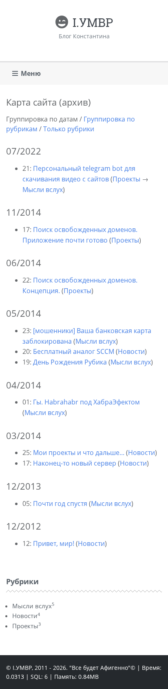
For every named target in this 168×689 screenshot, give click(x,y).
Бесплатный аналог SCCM (73, 351)
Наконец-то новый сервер (74, 463)
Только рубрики (68, 128)
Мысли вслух (42, 189)
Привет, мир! (53, 543)
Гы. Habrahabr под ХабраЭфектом (86, 402)
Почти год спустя (60, 503)
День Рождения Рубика (70, 362)
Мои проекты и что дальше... (78, 452)
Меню (31, 73)
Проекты (126, 178)
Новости (131, 351)
